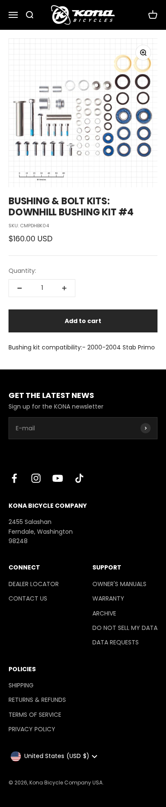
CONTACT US (28, 598)
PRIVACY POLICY (32, 729)
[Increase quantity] (64, 288)
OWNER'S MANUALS (119, 584)
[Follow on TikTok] (79, 478)
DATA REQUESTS (115, 642)
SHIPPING (21, 685)
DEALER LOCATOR (34, 584)
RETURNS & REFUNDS (37, 699)
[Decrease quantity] (19, 288)
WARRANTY (108, 598)
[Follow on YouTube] (57, 478)
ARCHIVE (104, 613)
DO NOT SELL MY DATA (124, 628)
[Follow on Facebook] (14, 478)
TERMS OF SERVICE (35, 714)
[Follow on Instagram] (36, 478)
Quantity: (22, 270)
